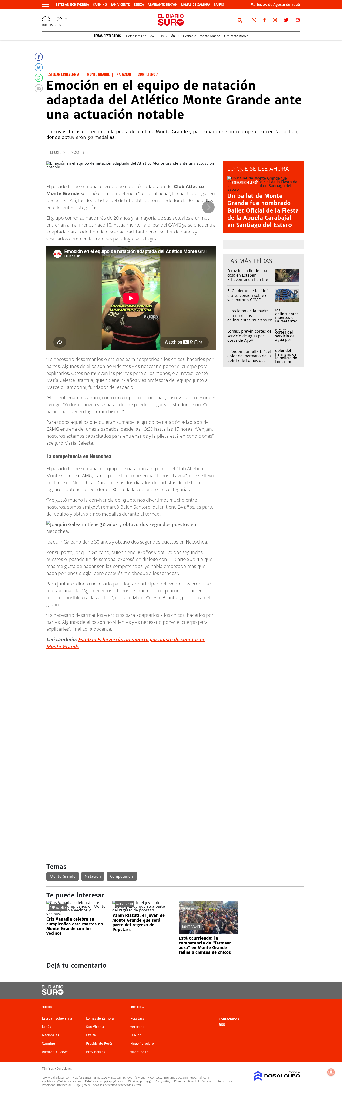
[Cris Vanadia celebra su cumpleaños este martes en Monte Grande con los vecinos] (75, 913)
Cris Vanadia (187, 36)
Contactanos (229, 1019)
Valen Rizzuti (124, 903)
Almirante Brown (163, 4)
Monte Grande (210, 36)
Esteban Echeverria (72, 4)
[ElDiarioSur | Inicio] (295, 1008)
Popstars (137, 1018)
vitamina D (139, 1052)
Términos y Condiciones (57, 1068)
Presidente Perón (99, 1043)
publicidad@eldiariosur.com (62, 1081)
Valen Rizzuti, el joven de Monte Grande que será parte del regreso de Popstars (138, 922)
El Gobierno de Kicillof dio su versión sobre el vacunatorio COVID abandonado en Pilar (247, 297)
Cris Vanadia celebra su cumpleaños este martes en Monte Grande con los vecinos (74, 926)
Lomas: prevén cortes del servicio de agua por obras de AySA (250, 335)
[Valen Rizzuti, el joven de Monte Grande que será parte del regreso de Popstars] (141, 910)
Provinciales (95, 1052)
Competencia (122, 876)
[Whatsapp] (39, 78)
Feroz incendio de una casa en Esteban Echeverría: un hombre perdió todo (247, 277)
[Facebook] (39, 57)
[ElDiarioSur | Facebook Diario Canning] (264, 21)
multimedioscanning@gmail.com (186, 1077)
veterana (137, 1027)
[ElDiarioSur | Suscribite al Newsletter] (297, 21)
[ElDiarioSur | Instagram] (275, 21)
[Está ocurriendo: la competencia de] (208, 933)
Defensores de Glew (140, 36)
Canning (100, 4)
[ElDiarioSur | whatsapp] (254, 21)
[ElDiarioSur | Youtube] (268, 990)
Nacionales (50, 1035)
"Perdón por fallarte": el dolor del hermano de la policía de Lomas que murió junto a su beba (249, 358)
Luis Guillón (166, 36)
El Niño (135, 1035)
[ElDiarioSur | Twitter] (286, 21)
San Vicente (120, 4)
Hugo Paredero (142, 1043)
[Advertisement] (175, 686)
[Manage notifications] (331, 1072)
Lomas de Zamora (195, 4)
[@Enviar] (39, 88)
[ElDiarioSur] (53, 993)
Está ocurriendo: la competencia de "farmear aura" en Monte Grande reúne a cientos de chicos (205, 945)
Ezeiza (139, 4)
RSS (222, 1025)
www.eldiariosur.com (57, 1077)
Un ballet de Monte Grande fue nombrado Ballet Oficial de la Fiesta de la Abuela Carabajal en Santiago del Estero (263, 210)
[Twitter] (39, 67)
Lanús (219, 4)
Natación (93, 876)
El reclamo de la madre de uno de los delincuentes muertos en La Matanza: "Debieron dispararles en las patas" (249, 320)
